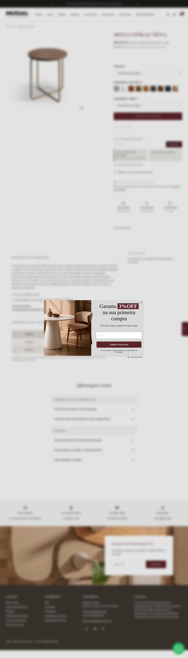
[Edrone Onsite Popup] (94, 329)
